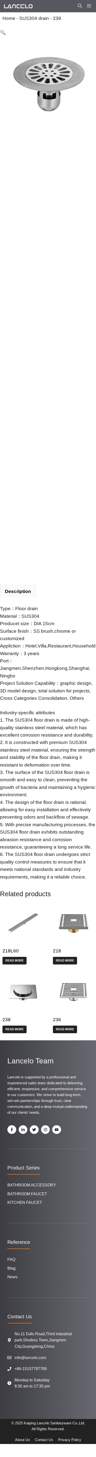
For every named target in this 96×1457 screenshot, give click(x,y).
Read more (14, 960)
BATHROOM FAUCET (27, 1194)
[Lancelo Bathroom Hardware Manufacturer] (18, 6)
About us (22, 1440)
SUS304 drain (34, 18)
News (12, 1277)
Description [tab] (18, 591)
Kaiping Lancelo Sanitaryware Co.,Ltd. (54, 1423)
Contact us (44, 1440)
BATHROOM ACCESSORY (31, 1185)
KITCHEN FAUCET (24, 1202)
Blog (11, 1268)
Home (8, 18)
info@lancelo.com (30, 1358)
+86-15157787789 (31, 1369)
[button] (79, 6)
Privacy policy (69, 1440)
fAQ (11, 1259)
